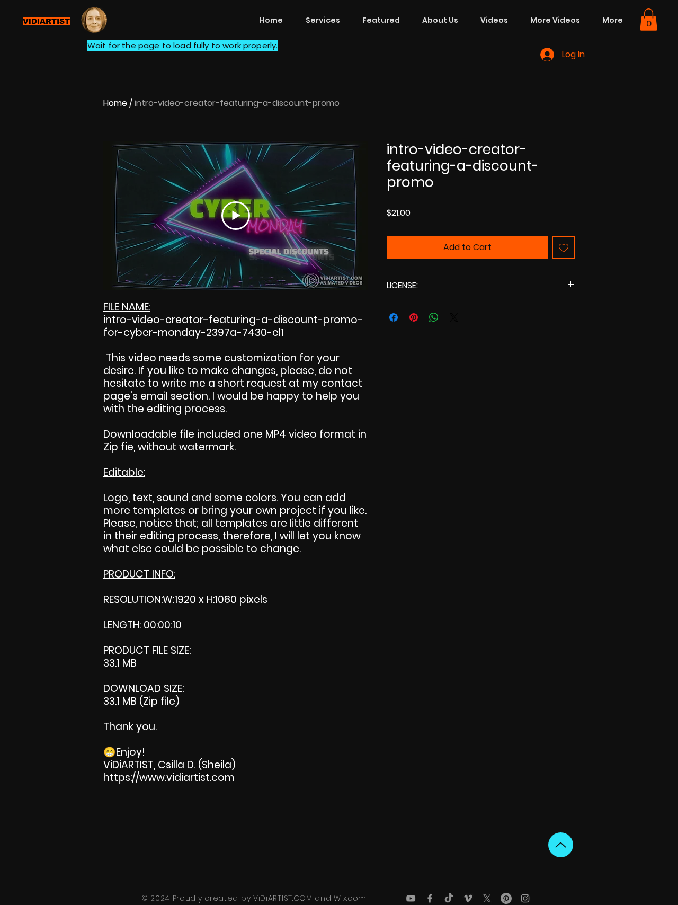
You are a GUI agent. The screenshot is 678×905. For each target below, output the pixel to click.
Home (115, 103)
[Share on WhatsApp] (433, 317)
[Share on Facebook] (393, 317)
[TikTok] (448, 898)
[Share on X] (454, 317)
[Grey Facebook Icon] (429, 898)
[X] (487, 898)
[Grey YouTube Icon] (410, 898)
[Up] (560, 844)
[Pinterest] (506, 898)
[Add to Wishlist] (563, 247)
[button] (648, 19)
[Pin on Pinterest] (413, 317)
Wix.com (350, 898)
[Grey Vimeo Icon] (468, 898)
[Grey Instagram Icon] (525, 898)
